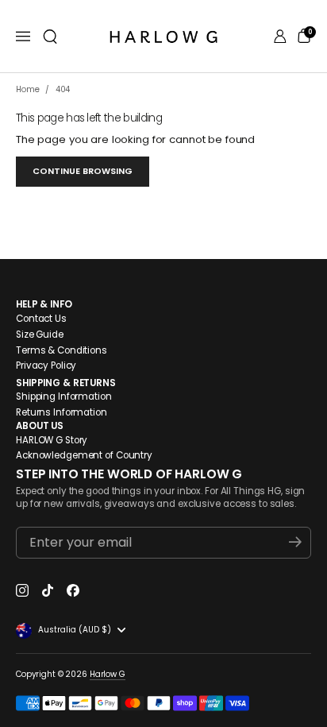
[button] (50, 36)
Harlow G (107, 674)
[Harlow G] (163, 36)
